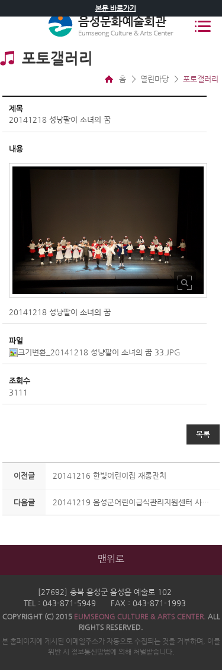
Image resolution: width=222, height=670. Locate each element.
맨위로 (111, 558)
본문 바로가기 (115, 8)
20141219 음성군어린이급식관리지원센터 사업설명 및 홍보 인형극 (134, 502)
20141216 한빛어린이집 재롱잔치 (109, 475)
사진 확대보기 (185, 282)
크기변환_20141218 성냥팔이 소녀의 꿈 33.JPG (99, 352)
